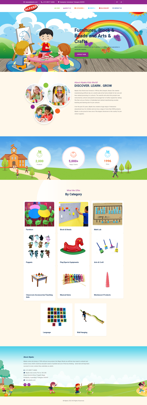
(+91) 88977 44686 (49, 2)
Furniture (29, 230)
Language (47, 332)
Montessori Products (102, 295)
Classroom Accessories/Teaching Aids (39, 296)
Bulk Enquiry (105, 8)
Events (92, 8)
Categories (79, 8)
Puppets (29, 262)
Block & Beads (65, 230)
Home (58, 8)
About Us (68, 8)
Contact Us (118, 8)
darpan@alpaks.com (31, 2)
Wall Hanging (82, 332)
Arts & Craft (99, 262)
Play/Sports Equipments (69, 262)
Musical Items (65, 295)
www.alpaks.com (30, 380)
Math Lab (97, 230)
